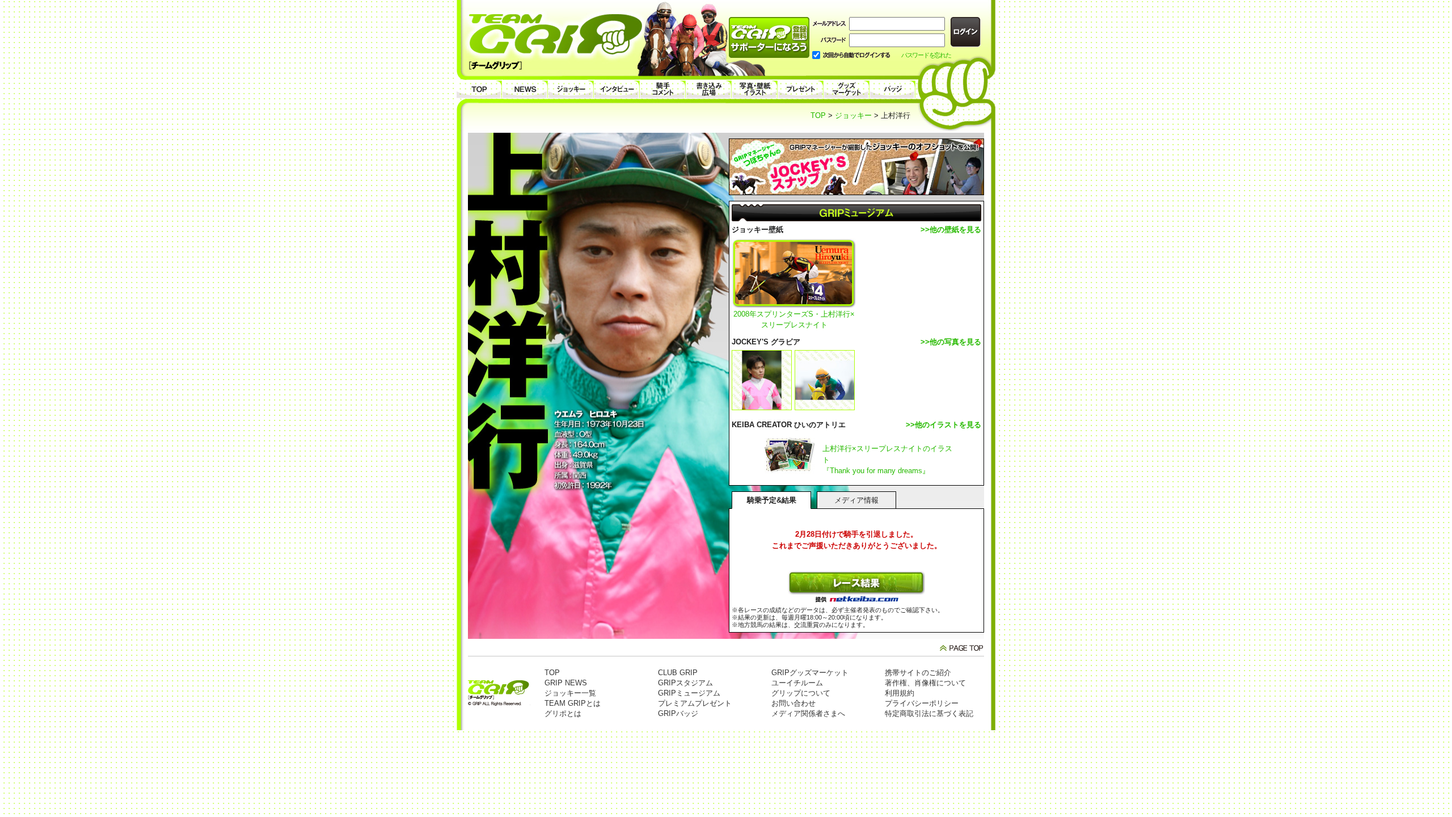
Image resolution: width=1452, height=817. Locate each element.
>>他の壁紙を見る (951, 229)
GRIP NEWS (565, 683)
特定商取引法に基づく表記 (929, 713)
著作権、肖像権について (925, 683)
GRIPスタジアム (685, 683)
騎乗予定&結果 (771, 500)
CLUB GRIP (678, 672)
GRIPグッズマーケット (810, 672)
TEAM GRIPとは (572, 703)
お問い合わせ (793, 703)
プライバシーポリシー (922, 703)
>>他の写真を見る (951, 342)
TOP (818, 115)
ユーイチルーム (797, 683)
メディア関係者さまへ (808, 713)
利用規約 (899, 693)
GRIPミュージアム (689, 693)
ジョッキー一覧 (570, 693)
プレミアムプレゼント (695, 703)
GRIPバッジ (678, 713)
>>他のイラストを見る (943, 424)
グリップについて (800, 693)
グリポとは (562, 713)
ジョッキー (853, 115)
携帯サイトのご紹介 (918, 672)
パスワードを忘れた (926, 55)
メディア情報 (856, 500)
